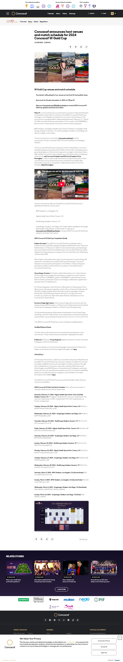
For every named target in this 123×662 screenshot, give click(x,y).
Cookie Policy (71, 642)
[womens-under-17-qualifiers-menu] (73, 6)
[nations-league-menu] (32, 6)
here (75, 349)
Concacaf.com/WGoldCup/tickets (55, 105)
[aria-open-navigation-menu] (7, 13)
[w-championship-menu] (58, 6)
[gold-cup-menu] (26, 6)
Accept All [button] (104, 647)
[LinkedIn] (68, 620)
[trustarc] (117, 660)
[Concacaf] (19, 13)
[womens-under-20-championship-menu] (68, 6)
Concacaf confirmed (66, 138)
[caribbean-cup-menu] (90, 6)
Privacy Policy (13, 660)
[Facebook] (45, 620)
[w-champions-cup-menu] (94, 6)
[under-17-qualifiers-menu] (49, 6)
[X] (59, 620)
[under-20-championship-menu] (43, 6)
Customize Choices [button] (104, 641)
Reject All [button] (104, 653)
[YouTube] (54, 620)
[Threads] (77, 620)
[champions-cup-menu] (81, 6)
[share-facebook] (70, 47)
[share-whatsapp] (81, 47)
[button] (120, 638)
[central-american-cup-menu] (85, 6)
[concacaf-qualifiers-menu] (38, 6)
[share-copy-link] (87, 47)
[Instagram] (50, 620)
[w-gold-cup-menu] (63, 6)
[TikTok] (73, 620)
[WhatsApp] (64, 620)
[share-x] (76, 47)
